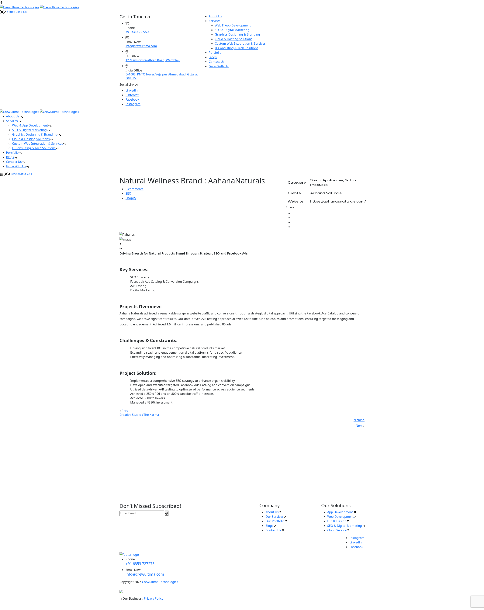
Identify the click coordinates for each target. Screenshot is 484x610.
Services (214, 21)
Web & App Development (233, 25)
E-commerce (134, 189)
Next (359, 426)
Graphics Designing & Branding (237, 34)
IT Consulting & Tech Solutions (236, 48)
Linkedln (132, 90)
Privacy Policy (153, 598)
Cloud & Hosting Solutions (233, 39)
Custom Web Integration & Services (240, 43)
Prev (124, 411)
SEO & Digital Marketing (232, 30)
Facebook (132, 99)
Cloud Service (337, 530)
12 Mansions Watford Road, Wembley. (153, 60)
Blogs (213, 57)
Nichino (359, 420)
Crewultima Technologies (160, 582)
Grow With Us (219, 66)
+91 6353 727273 (137, 32)
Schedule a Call (17, 12)
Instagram (133, 104)
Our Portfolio (275, 521)
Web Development (340, 517)
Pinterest (132, 95)
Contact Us (216, 62)
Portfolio (215, 52)
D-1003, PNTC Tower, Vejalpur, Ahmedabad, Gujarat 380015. (162, 76)
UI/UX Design (337, 521)
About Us (215, 16)
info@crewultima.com (141, 46)
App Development (340, 512)
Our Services (274, 517)
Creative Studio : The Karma (139, 415)
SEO (128, 193)
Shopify (131, 198)
